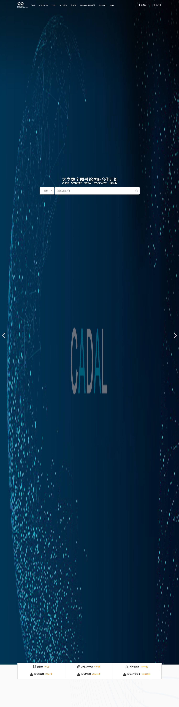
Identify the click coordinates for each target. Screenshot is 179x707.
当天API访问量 (133, 674)
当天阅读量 (39, 674)
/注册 (159, 5)
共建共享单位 (87, 667)
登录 (155, 5)
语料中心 (102, 5)
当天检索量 (134, 667)
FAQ (112, 5)
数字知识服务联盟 (87, 5)
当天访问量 (86, 674)
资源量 (40, 667)
